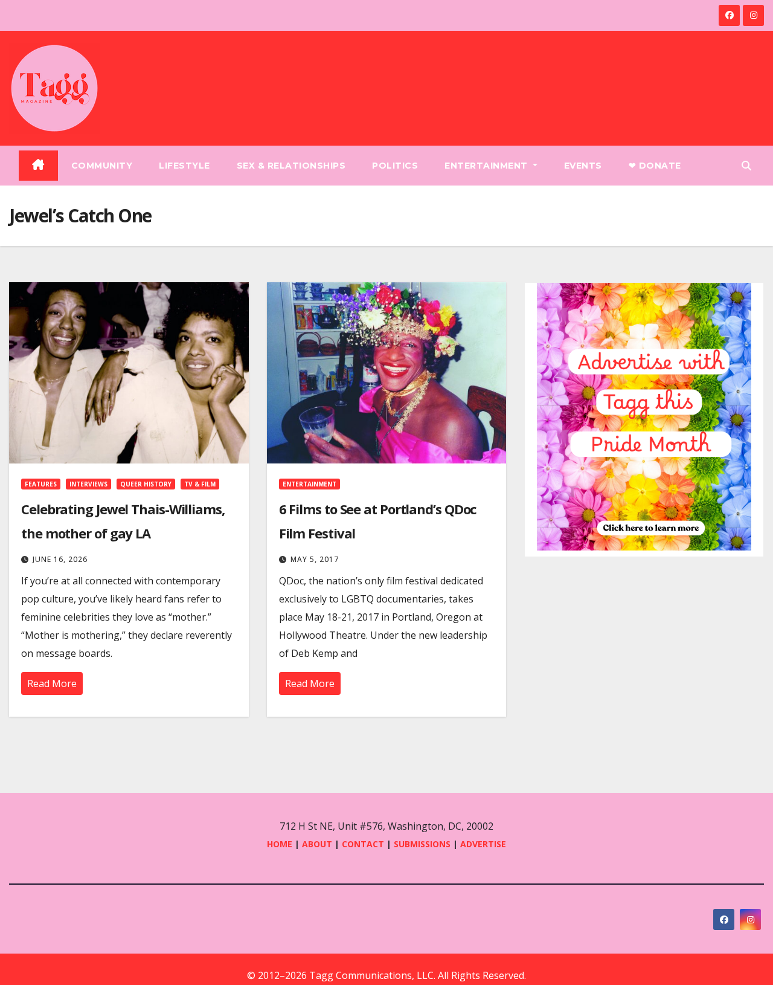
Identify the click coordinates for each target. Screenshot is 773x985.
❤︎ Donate (655, 165)
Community (102, 165)
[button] (746, 165)
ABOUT (317, 844)
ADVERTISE (483, 844)
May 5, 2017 (314, 559)
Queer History (146, 484)
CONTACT (364, 844)
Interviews (88, 484)
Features (41, 484)
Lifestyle (184, 165)
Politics (395, 165)
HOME (279, 844)
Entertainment (487, 165)
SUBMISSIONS (422, 844)
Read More (52, 683)
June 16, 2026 (60, 559)
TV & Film (200, 484)
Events (583, 165)
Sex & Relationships (291, 165)
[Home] (38, 165)
